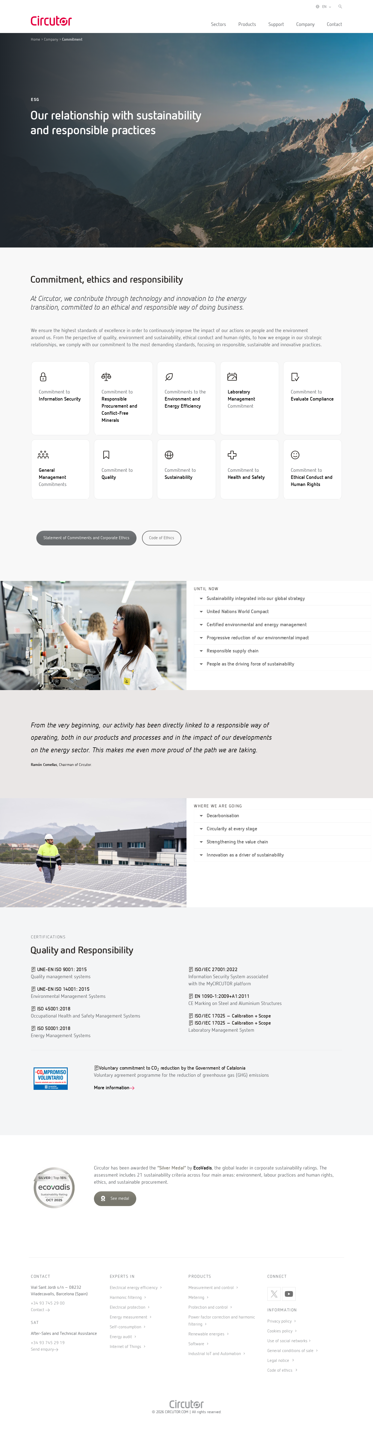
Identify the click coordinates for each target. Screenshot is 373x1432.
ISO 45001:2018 (53, 1009)
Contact (334, 24)
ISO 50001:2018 (53, 1028)
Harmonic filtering (126, 1298)
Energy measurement (129, 1317)
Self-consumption (126, 1327)
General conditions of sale (291, 1351)
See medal (120, 1199)
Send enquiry (42, 1349)
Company (305, 24)
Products (247, 24)
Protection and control (208, 1307)
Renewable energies (207, 1334)
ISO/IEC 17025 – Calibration (224, 1016)
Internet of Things (126, 1347)
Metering (196, 1298)
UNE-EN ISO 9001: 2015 (62, 969)
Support (276, 24)
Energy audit (121, 1337)
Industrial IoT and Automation (215, 1354)
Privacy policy (280, 1321)
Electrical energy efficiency (134, 1288)
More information (111, 1087)
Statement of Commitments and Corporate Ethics (86, 538)
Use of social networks (287, 1341)
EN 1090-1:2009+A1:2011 (222, 996)
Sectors (218, 24)
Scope (265, 1016)
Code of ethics (279, 1370)
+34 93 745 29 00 (48, 1303)
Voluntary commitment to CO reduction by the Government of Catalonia (172, 1068)
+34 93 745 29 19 (48, 1343)
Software (196, 1344)
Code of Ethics (161, 538)
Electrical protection (128, 1307)
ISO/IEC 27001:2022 (216, 969)
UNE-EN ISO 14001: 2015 (63, 989)
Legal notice (278, 1361)
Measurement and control (211, 1288)
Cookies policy (280, 1331)
